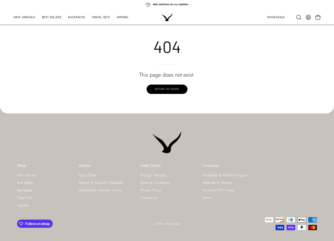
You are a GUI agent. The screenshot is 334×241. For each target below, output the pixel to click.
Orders (84, 165)
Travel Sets (24, 197)
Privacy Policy (151, 190)
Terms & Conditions (155, 182)
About (207, 197)
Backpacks (24, 190)
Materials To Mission (217, 182)
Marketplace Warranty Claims (100, 190)
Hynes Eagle (172, 223)
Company (210, 165)
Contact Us (149, 197)
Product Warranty (153, 175)
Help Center (151, 165)
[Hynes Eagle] (167, 17)
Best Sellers (25, 182)
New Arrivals (26, 175)
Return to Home (167, 89)
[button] (299, 17)
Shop (21, 165)
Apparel (23, 205)
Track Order (88, 175)
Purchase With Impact (218, 190)
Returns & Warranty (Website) (101, 182)
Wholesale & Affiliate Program (225, 175)
